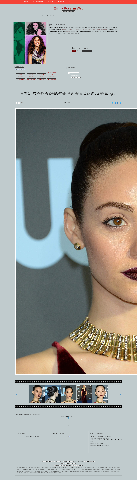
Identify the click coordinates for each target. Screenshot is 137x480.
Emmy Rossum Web (48, 461)
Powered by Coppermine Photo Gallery (68, 465)
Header (58, 461)
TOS (62, 463)
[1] (66, 418)
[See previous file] (115, 102)
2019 (90, 92)
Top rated (82, 15)
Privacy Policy (70, 463)
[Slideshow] (22, 102)
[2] (67, 418)
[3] (68, 418)
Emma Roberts (20, 75)
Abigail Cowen (41, 75)
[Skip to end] (120, 102)
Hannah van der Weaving (52, 74)
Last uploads (56, 15)
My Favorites (89, 15)
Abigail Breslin (31, 75)
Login (43, 15)
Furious (79, 51)
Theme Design (68, 461)
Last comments (66, 15)
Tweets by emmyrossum (32, 436)
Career (50, 2)
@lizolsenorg (105, 445)
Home (26, 2)
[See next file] (118, 102)
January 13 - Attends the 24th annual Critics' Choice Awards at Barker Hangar (69, 93)
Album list (49, 15)
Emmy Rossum (38, 2)
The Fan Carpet (89, 461)
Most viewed (74, 15)
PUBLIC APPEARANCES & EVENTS (58, 92)
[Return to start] (112, 102)
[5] (71, 418)
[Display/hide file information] (19, 102)
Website (61, 2)
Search (96, 15)
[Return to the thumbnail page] (16, 102)
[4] (69, 418)
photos (78, 77)
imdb (73, 77)
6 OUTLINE (100, 443)
